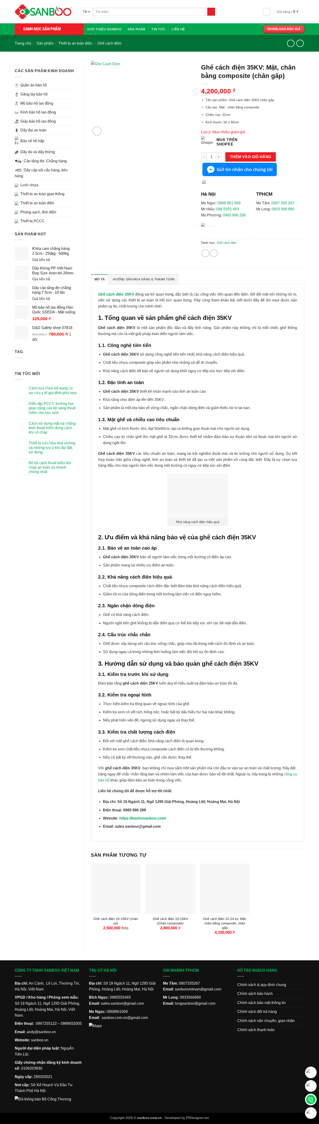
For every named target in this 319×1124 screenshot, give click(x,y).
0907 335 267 (282, 203)
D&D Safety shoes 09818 (27, 1109)
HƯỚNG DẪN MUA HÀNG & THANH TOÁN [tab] (143, 279)
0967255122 (46, 1023)
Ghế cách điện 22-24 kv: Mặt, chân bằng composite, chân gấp (225, 923)
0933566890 (190, 997)
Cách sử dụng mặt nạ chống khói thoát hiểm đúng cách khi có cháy (52, 427)
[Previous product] (300, 43)
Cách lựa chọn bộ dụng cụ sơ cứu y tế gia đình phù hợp (53, 390)
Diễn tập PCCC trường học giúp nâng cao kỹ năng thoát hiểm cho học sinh (52, 408)
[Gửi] (211, 12)
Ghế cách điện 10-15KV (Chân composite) (170, 921)
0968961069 (117, 1012)
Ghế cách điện (109, 43)
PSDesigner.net (197, 1118)
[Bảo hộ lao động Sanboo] (44, 12)
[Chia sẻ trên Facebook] (205, 253)
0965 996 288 (234, 215)
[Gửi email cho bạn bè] (214, 253)
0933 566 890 (283, 209)
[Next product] (290, 43)
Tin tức (158, 29)
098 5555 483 (227, 209)
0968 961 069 (229, 203)
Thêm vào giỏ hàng (250, 157)
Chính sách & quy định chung (261, 985)
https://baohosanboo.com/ (142, 818)
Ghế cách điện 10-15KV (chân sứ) (115, 921)
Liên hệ (178, 29)
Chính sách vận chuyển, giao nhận (266, 1021)
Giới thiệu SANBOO (104, 29)
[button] (266, 11)
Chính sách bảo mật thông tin (261, 1003)
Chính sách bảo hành (255, 994)
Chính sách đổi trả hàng (257, 1012)
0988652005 (71, 1023)
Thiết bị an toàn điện (75, 43)
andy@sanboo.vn (41, 1032)
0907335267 (189, 983)
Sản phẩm (136, 29)
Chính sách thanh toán (256, 1030)
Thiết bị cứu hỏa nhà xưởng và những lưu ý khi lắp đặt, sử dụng (52, 447)
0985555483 (120, 997)
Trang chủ (23, 43)
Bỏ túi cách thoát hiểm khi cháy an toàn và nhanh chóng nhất (50, 467)
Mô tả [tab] (100, 279)
